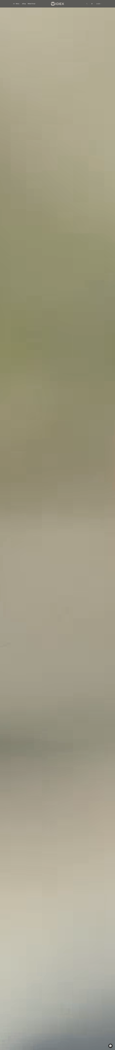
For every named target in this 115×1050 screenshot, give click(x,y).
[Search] (86, 3)
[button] (110, 1046)
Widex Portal (31, 4)
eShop (24, 4)
